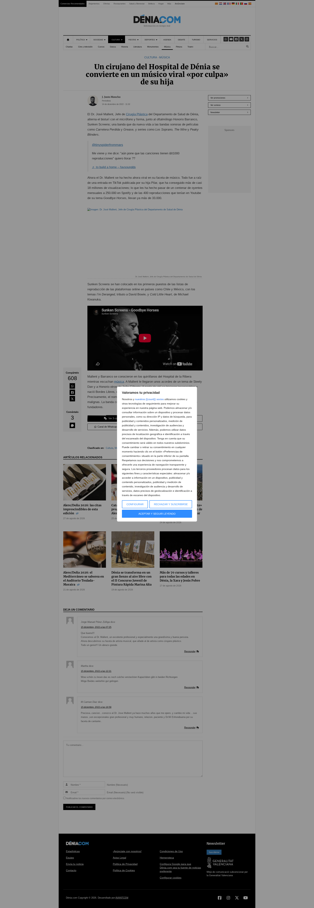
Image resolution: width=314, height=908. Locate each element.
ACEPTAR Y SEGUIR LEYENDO (157, 513)
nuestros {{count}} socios (149, 399)
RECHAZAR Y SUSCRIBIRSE (171, 504)
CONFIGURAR (135, 504)
